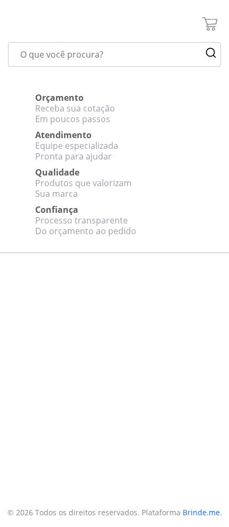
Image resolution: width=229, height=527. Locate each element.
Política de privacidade (46, 367)
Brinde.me (201, 512)
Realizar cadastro (37, 423)
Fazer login (25, 437)
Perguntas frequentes (45, 353)
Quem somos (30, 326)
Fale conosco (29, 340)
